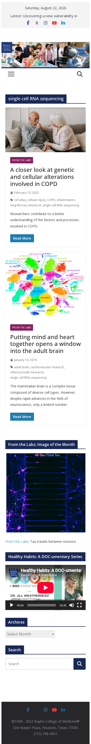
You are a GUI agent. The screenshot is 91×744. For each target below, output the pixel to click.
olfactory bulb (20, 372)
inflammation (66, 200)
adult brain (21, 367)
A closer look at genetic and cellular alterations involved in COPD (42, 177)
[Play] (11, 605)
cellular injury (36, 200)
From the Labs (16, 541)
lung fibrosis (18, 205)
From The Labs (21, 160)
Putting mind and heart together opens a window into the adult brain (45, 344)
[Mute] (71, 605)
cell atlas (20, 200)
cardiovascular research (47, 367)
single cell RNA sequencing (61, 205)
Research (35, 205)
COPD (51, 200)
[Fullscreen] (79, 605)
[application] (45, 587)
